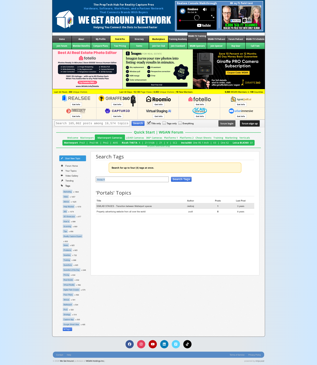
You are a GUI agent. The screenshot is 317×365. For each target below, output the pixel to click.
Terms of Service (237, 354)
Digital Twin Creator (71, 289)
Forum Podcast (236, 39)
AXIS (115, 142)
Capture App (69, 319)
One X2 (225, 142)
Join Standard (178, 45)
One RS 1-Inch (201, 142)
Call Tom (255, 45)
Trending (69, 180)
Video (66, 196)
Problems (67, 250)
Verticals (244, 137)
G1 (251, 142)
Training (218, 137)
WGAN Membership (158, 145)
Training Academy (178, 39)
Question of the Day (72, 269)
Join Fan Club (158, 45)
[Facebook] (129, 344)
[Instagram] (141, 344)
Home (62, 39)
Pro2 (105, 142)
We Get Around (67, 360)
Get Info (76, 104)
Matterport (87, 137)
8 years (240, 211)
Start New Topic (72, 158)
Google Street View (71, 324)
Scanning (67, 226)
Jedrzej (190, 206)
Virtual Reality (69, 284)
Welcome (72, 137)
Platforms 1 (171, 137)
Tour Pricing (120, 45)
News (66, 245)
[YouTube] (153, 344)
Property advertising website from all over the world (121, 211)
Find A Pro (120, 39)
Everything (188, 123)
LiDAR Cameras (135, 137)
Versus (66, 299)
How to (66, 221)
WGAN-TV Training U (197, 37)
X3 (214, 142)
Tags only (172, 123)
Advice (66, 201)
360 (65, 211)
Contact (59, 354)
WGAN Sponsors (197, 45)
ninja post (259, 360)
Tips (65, 231)
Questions (68, 265)
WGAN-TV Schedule (255, 39)
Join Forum (62, 45)
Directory (139, 39)
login (226, 123)
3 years (240, 206)
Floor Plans (68, 294)
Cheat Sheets (203, 137)
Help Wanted (69, 206)
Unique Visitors (78, 91)
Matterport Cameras (110, 137)
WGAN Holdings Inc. (95, 360)
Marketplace (158, 39)
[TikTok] (187, 344)
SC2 (175, 142)
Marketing (231, 137)
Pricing (66, 274)
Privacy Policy (254, 354)
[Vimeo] (176, 344)
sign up (250, 123)
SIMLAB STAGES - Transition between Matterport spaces (124, 206)
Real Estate (68, 279)
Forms (139, 45)
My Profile (101, 39)
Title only (156, 123)
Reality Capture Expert (73, 236)
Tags (67, 185)
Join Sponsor (217, 45)
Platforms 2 (187, 137)
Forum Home (71, 165)
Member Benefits (81, 45)
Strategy (67, 314)
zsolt (190, 211)
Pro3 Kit (93, 142)
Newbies (67, 255)
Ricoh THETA (129, 142)
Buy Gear (235, 45)
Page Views (142, 91)
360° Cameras (154, 137)
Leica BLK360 (240, 142)
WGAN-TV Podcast (216, 39)
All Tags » (67, 329)
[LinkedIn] (164, 344)
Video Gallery (71, 175)
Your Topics (71, 170)
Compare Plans (100, 45)
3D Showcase (69, 216)
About (81, 39)
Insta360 (186, 142)
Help (69, 354)
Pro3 (82, 142)
